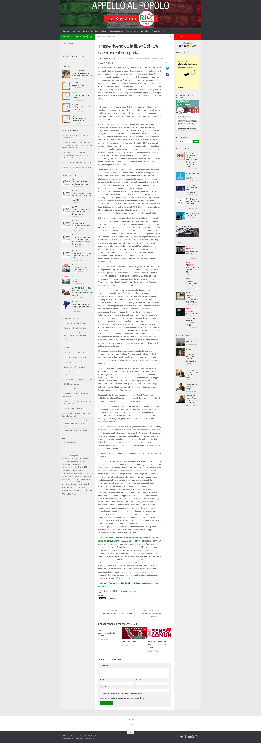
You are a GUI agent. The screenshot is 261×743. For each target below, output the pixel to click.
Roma (64, 482)
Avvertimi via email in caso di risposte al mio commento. (122, 693)
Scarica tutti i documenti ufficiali (75, 431)
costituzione (69, 458)
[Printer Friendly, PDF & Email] (103, 591)
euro (69, 461)
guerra (83, 470)
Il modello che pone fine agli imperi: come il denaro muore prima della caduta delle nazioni (77, 145)
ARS (74, 453)
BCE (70, 456)
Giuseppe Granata (107, 58)
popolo (64, 479)
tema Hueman (89, 738)
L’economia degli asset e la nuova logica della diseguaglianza (81, 212)
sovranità (67, 487)
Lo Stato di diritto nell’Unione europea (192, 386)
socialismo (79, 482)
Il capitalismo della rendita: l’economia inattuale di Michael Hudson (81, 256)
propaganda (69, 479)
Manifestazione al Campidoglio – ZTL (192, 270)
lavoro (84, 473)
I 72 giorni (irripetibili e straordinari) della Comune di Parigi (108, 633)
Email (138, 679)
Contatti (131, 724)
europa (75, 462)
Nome (102, 679)
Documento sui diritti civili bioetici (76, 357)
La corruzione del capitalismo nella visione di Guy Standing (81, 226)
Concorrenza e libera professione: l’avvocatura (75, 395)
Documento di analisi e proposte (75, 328)
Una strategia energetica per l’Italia (76, 409)
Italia (80, 473)
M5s (76, 476)
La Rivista (76, 31)
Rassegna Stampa (116, 31)
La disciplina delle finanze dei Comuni (78, 379)
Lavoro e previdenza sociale (74, 343)
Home (131, 720)
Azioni (103, 31)
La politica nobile (78, 85)
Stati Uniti (76, 487)
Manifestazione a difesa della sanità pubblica (192, 254)
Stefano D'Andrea (70, 490)
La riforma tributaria (71, 362)
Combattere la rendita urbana (74, 352)
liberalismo (89, 473)
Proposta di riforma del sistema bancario (74, 373)
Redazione (156, 31)
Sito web (103, 687)
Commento (104, 665)
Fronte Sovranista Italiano (73, 466)
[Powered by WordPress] (72, 738)
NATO (85, 476)
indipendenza (74, 473)
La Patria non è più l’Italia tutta (80, 162)
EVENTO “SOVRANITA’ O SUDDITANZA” (192, 300)
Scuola (66, 348)
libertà (69, 476)
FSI (86, 467)
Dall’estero (145, 31)
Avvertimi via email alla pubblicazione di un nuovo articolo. (123, 698)
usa (74, 494)
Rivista (82, 71)
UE (81, 491)
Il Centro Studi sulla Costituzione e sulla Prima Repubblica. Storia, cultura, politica (191, 356)
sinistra (72, 482)
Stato (83, 488)
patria (89, 476)
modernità (80, 476)
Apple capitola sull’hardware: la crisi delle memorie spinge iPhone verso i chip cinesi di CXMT (192, 159)
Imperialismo (66, 473)
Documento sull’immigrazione (75, 367)
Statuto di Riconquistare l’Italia (75, 323)
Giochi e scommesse (71, 384)
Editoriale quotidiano (90, 31)
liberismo (64, 476)
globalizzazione (75, 470)
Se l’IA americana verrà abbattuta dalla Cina (192, 176)
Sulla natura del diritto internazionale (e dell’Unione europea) (82, 293)
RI (164, 31)
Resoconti (190, 249)
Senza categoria (84, 288)
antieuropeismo (66, 453)
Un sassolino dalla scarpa (81, 167)
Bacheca (66, 31)
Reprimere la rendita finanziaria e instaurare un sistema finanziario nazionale (75, 335)
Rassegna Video (132, 31)
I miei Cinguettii (67, 43)
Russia (68, 481)
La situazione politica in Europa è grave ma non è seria (81, 306)
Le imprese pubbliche (72, 389)
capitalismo (77, 455)
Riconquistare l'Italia (82, 479)
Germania (65, 470)
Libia (73, 476)
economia (64, 462)
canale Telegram (129, 591)
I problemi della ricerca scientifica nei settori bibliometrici (76, 402)
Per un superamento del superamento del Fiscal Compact (156, 644)
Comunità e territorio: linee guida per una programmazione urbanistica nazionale (76, 423)
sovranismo (69, 484)
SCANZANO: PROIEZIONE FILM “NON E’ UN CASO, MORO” (191, 320)
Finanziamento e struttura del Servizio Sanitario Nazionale (76, 415)
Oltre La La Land (129, 642)
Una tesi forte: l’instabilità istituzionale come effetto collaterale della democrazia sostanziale (76, 155)
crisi (78, 459)
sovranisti (83, 484)
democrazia (85, 459)
